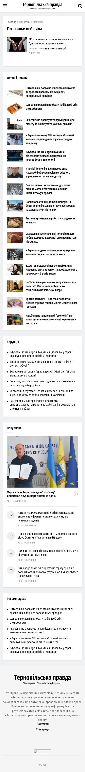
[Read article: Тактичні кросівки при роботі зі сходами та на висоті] (15, 222)
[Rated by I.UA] (42, 752)
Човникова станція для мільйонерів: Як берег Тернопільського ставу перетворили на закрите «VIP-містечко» (50, 205)
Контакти (43, 724)
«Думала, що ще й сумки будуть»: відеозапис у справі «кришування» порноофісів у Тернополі (46, 155)
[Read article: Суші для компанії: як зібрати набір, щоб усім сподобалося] (15, 108)
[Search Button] (80, 6)
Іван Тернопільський (55, 49)
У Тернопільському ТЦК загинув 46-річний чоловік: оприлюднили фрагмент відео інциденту (50, 139)
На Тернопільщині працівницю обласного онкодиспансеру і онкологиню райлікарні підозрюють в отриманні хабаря (42, 404)
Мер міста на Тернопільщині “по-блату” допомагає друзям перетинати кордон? (31, 494)
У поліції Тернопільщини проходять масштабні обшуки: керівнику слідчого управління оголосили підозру (48, 172)
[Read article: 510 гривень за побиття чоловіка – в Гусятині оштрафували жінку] (17, 44)
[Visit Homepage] (42, 6)
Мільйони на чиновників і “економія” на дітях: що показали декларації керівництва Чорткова (51, 319)
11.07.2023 (35, 53)
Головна (11, 22)
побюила (38, 22)
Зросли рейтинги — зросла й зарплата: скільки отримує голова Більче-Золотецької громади (51, 302)
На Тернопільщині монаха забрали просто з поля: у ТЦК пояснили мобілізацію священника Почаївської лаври (51, 286)
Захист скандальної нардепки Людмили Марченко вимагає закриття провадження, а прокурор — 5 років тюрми (51, 269)
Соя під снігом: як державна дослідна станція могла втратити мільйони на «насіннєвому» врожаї (48, 189)
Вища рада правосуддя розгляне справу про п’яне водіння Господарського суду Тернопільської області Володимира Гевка (48, 572)
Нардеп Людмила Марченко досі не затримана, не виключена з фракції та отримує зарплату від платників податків (46, 516)
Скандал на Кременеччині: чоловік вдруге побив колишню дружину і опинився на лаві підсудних (51, 237)
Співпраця (42, 729)
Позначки (24, 22)
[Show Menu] (5, 6)
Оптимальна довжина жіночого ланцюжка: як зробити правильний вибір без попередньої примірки (51, 92)
